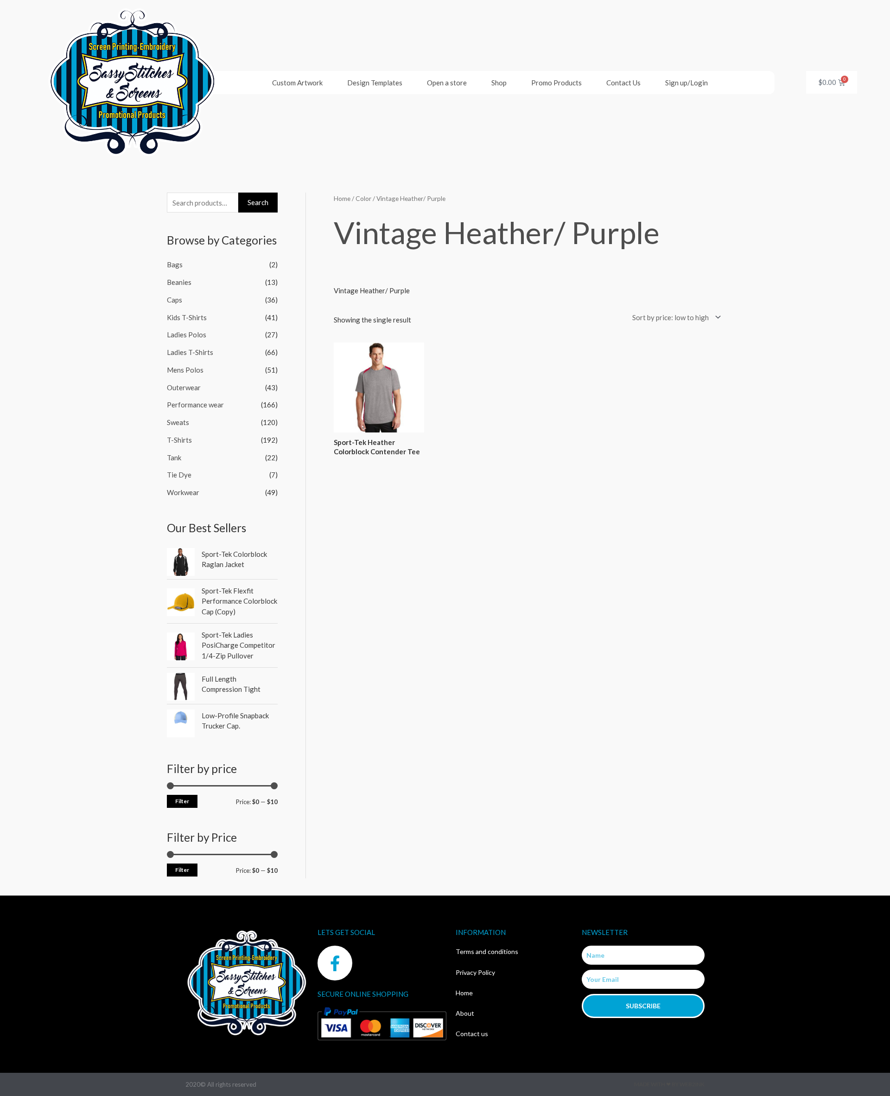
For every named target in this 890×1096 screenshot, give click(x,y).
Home (342, 198)
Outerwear (184, 387)
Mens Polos (185, 370)
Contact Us (623, 82)
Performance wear (195, 404)
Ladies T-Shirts (190, 352)
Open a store (447, 82)
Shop (499, 82)
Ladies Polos (186, 334)
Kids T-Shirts (187, 317)
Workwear (183, 492)
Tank (174, 457)
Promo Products (556, 82)
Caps (174, 300)
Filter (182, 801)
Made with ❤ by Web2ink (669, 1084)
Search (258, 202)
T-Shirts (179, 440)
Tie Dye (179, 475)
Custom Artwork (297, 82)
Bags (175, 264)
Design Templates (374, 82)
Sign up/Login (686, 82)
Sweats (178, 422)
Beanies (179, 282)
